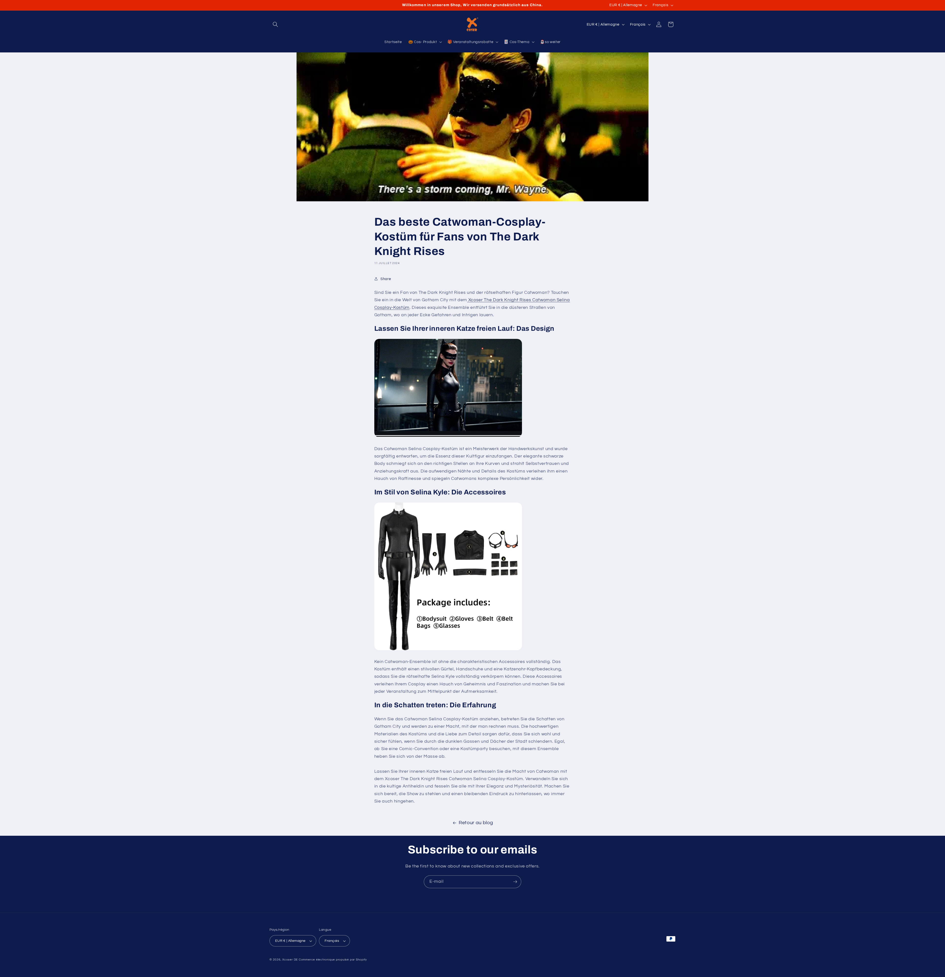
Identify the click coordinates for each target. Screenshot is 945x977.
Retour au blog (476, 822)
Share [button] (385, 279)
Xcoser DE (290, 959)
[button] (275, 24)
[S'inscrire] (515, 881)
